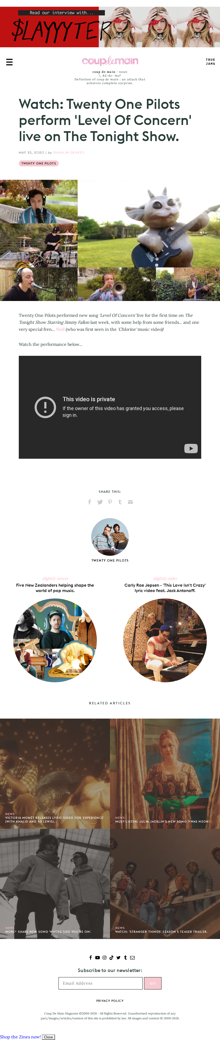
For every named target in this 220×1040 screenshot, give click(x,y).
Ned (60, 329)
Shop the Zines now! (20, 1036)
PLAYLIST (210, 62)
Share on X (100, 502)
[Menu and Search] (9, 62)
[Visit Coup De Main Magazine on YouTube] (97, 958)
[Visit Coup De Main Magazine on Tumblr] (125, 958)
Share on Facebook (89, 502)
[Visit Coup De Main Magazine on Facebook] (90, 958)
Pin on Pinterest (110, 502)
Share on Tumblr (120, 502)
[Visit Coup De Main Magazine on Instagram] (104, 958)
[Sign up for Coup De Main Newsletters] (132, 958)
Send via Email (130, 502)
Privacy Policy (109, 1001)
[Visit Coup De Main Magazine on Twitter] (118, 958)
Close (48, 1037)
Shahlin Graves (68, 152)
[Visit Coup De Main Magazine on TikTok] (111, 958)
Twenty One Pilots (38, 163)
